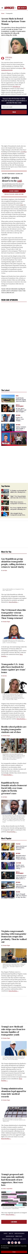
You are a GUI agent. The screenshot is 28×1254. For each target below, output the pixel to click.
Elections (18, 863)
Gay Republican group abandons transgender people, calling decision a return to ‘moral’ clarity (13, 562)
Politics (18, 844)
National (18, 415)
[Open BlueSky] (12, 1242)
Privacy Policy (24, 1245)
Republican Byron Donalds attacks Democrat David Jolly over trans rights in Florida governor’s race (14, 788)
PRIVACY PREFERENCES (7, 1239)
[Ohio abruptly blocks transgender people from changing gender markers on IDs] (5, 514)
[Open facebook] (9, 1242)
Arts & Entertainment (20, 405)
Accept (14, 1251)
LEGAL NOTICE (23, 1239)
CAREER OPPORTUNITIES (19, 1233)
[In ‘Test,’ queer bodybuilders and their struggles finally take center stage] (8, 408)
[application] (14, 438)
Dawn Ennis (4, 675)
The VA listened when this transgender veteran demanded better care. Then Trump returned (13, 614)
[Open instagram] (19, 1242)
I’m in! (14, 112)
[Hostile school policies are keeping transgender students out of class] (14, 745)
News (17, 396)
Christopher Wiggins (6, 621)
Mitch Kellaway (9, 57)
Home (2, 13)
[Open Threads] (15, 1242)
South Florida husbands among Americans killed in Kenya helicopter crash (21, 401)
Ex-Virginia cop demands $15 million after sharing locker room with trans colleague (18, 492)
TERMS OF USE (16, 1239)
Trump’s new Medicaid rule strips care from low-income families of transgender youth (13, 1030)
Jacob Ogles (4, 570)
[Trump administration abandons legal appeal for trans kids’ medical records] (14, 1110)
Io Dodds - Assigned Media (7, 1188)
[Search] (15, 8)
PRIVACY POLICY (18, 1236)
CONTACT (6, 1233)
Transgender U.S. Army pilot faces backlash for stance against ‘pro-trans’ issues (13, 668)
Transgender (9, 13)
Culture (18, 892)
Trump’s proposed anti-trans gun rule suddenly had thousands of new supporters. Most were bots (12, 1180)
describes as (16, 86)
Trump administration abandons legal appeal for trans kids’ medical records (13, 1092)
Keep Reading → (14, 602)
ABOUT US (11, 1233)
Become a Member (14, 191)
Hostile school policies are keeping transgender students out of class (13, 729)
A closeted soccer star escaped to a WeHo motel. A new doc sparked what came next (21, 879)
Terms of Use (6, 1247)
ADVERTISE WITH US (10, 1236)
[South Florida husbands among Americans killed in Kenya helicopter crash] (8, 398)
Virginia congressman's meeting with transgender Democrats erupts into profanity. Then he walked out (14, 936)
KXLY (21, 205)
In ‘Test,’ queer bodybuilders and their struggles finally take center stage (21, 411)
